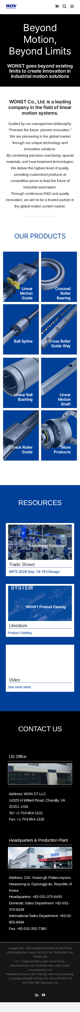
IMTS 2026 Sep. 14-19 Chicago (34, 572)
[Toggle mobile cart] (57, 6)
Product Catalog (20, 633)
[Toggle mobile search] (64, 6)
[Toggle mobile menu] (72, 6)
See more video (19, 687)
